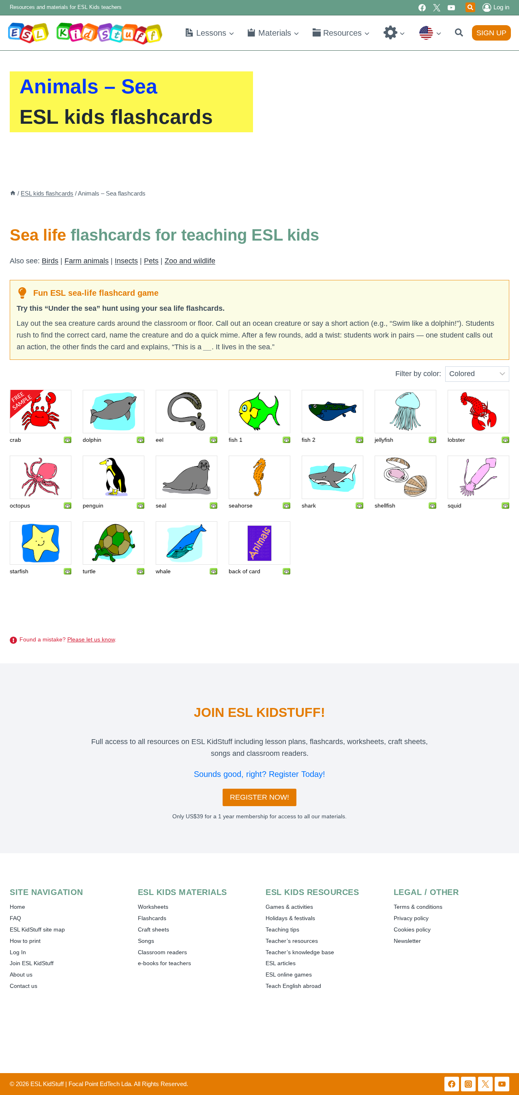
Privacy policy (411, 918)
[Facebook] (422, 7)
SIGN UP (491, 33)
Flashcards (152, 918)
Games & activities (289, 907)
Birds (50, 261)
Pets (151, 261)
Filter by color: (418, 374)
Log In (18, 952)
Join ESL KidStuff (32, 963)
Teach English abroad (293, 986)
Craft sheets (153, 929)
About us (21, 974)
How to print (25, 941)
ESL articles (281, 963)
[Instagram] (468, 1084)
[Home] (13, 193)
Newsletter (407, 941)
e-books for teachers (164, 963)
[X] (436, 7)
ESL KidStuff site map (37, 929)
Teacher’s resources (292, 941)
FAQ (15, 918)
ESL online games (289, 974)
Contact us (23, 986)
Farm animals (86, 261)
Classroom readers (162, 952)
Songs (146, 941)
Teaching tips (282, 929)
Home (17, 907)
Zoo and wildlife (190, 261)
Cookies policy (412, 929)
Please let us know (91, 639)
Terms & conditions (418, 907)
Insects (126, 261)
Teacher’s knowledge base (300, 952)
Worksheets (153, 907)
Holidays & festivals (290, 918)
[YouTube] (451, 7)
